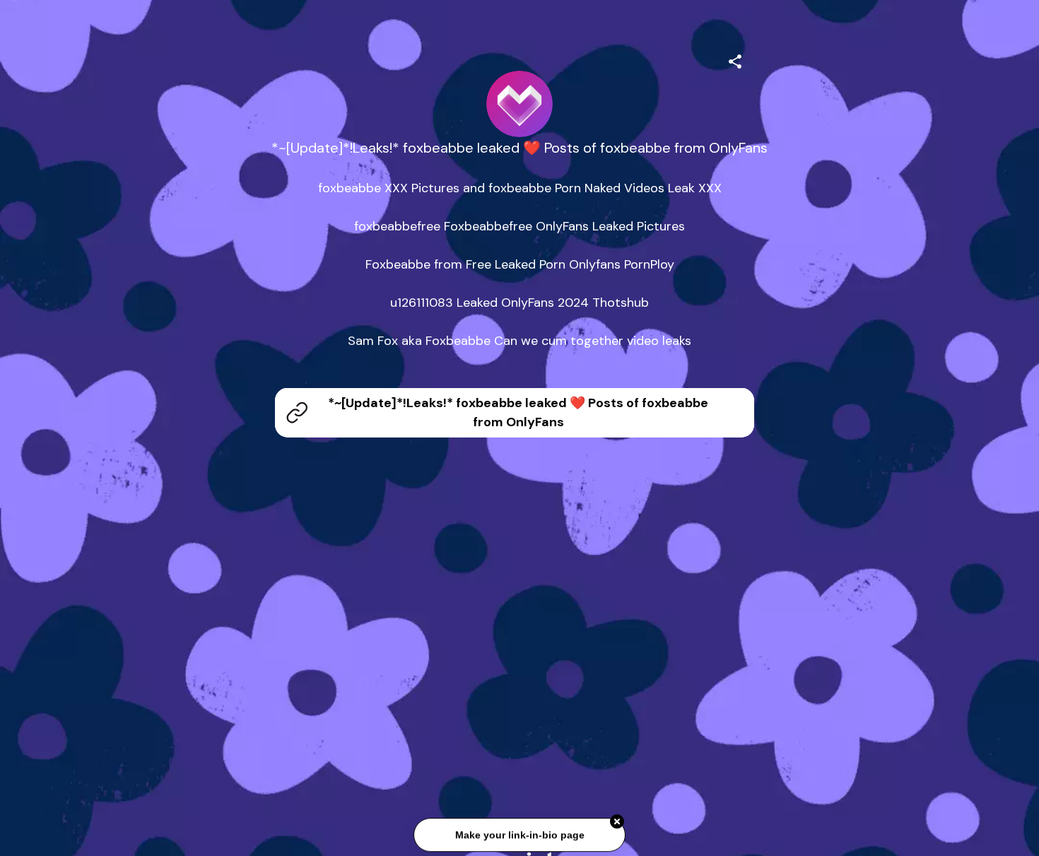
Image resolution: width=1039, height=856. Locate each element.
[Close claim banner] (617, 823)
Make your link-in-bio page (519, 837)
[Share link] (735, 59)
